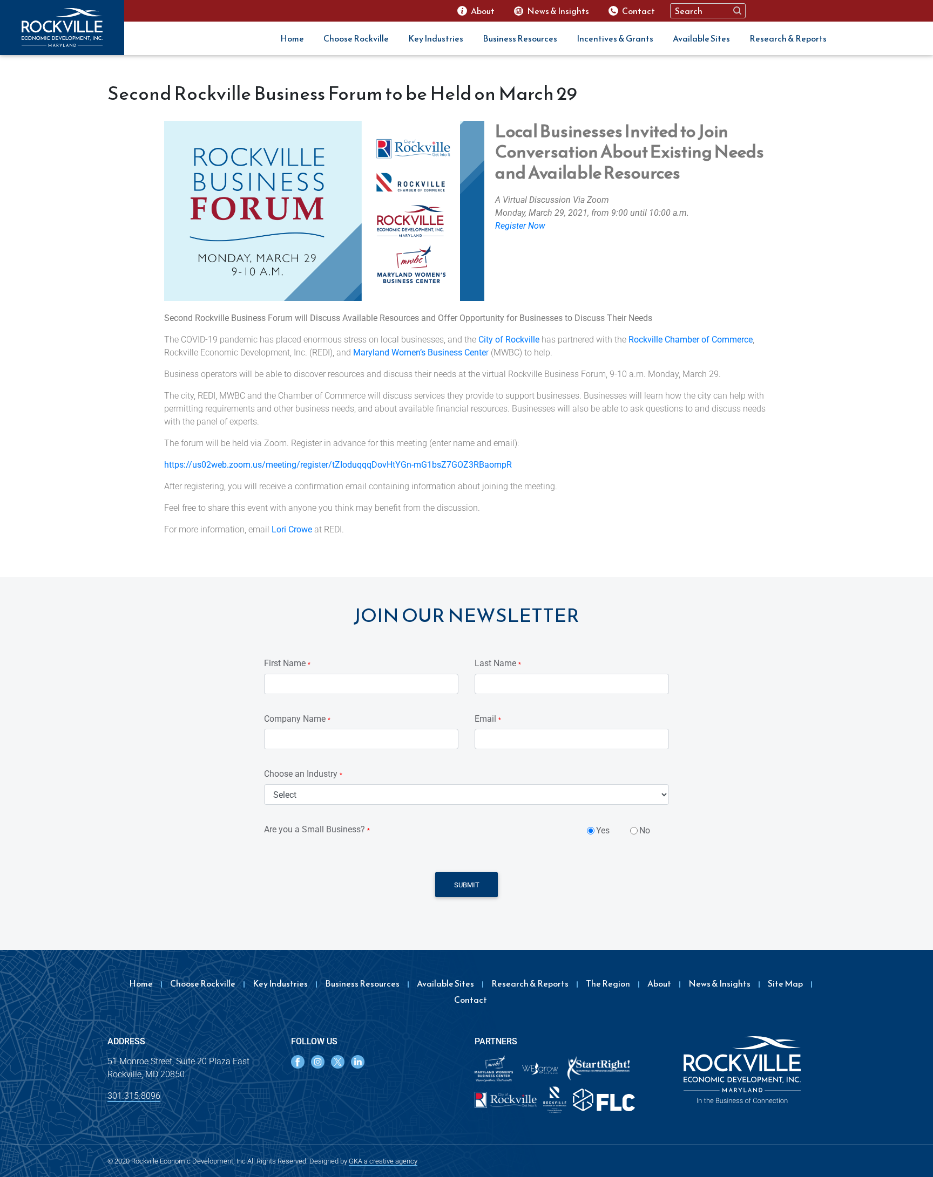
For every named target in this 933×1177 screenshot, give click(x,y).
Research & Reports (788, 38)
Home (292, 38)
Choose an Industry (303, 774)
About (659, 983)
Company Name (297, 719)
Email (488, 719)
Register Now (520, 226)
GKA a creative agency (383, 1161)
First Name (287, 663)
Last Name (498, 663)
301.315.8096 (133, 1096)
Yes (603, 830)
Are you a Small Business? (317, 829)
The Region (608, 983)
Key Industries (435, 38)
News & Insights (719, 983)
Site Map (785, 983)
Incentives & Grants (615, 38)
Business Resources (520, 38)
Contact (470, 999)
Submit (466, 885)
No (644, 830)
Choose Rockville (356, 38)
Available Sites (701, 38)
